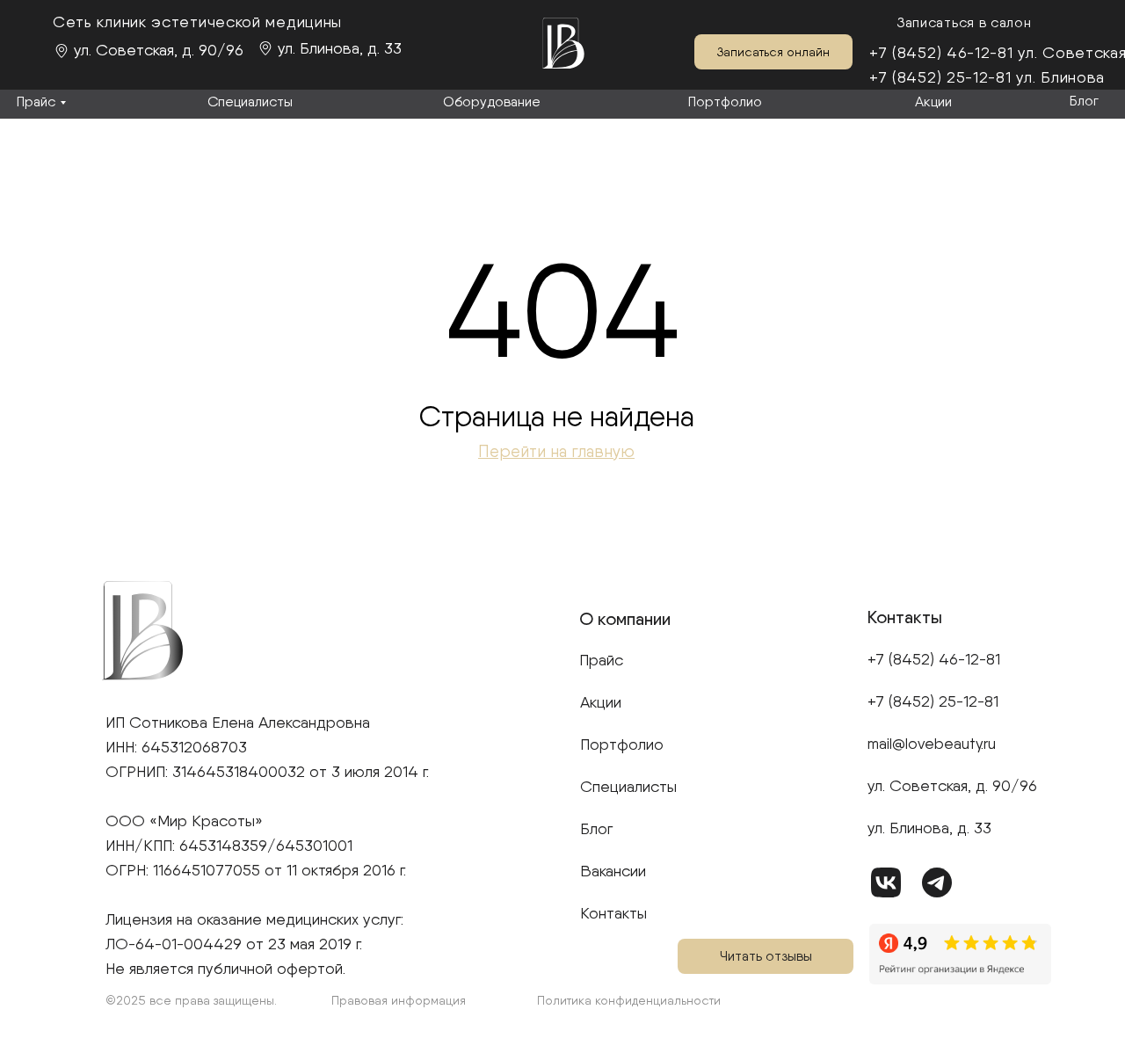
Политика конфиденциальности (629, 1000)
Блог (1084, 100)
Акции (933, 101)
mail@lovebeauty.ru (931, 743)
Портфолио (725, 101)
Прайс (36, 101)
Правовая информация (398, 1000)
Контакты (613, 913)
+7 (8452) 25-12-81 (940, 77)
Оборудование (492, 101)
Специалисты (250, 101)
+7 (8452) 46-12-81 (941, 52)
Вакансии (613, 870)
